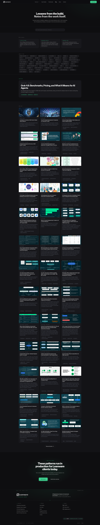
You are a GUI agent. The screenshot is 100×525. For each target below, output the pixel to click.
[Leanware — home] (7, 2)
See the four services (55, 479)
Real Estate (31, 69)
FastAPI (31, 71)
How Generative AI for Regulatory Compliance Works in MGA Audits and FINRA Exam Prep (70, 221)
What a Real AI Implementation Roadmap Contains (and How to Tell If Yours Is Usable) (70, 300)
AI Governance (73, 69)
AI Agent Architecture (64, 69)
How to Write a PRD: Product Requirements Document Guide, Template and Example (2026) (28, 170)
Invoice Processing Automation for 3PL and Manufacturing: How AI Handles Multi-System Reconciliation (50, 327)
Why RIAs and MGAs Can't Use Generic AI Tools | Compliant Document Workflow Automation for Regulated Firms (28, 380)
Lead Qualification (23, 69)
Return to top (80, 490)
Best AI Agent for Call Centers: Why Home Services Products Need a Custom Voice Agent (71, 380)
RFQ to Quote (37, 71)
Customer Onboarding (23, 71)
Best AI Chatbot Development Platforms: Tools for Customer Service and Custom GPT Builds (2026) (28, 221)
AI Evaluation (38, 69)
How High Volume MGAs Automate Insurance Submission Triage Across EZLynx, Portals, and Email (27, 274)
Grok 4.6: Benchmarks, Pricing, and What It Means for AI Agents (48, 86)
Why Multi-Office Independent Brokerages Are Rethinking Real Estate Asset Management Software (71, 274)
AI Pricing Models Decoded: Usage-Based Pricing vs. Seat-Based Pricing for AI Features (28, 300)
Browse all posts (49, 446)
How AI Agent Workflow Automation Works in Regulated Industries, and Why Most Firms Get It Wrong (28, 249)
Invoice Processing (54, 69)
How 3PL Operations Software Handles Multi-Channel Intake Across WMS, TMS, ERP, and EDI (49, 274)
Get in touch (43, 479)
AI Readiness (45, 69)
